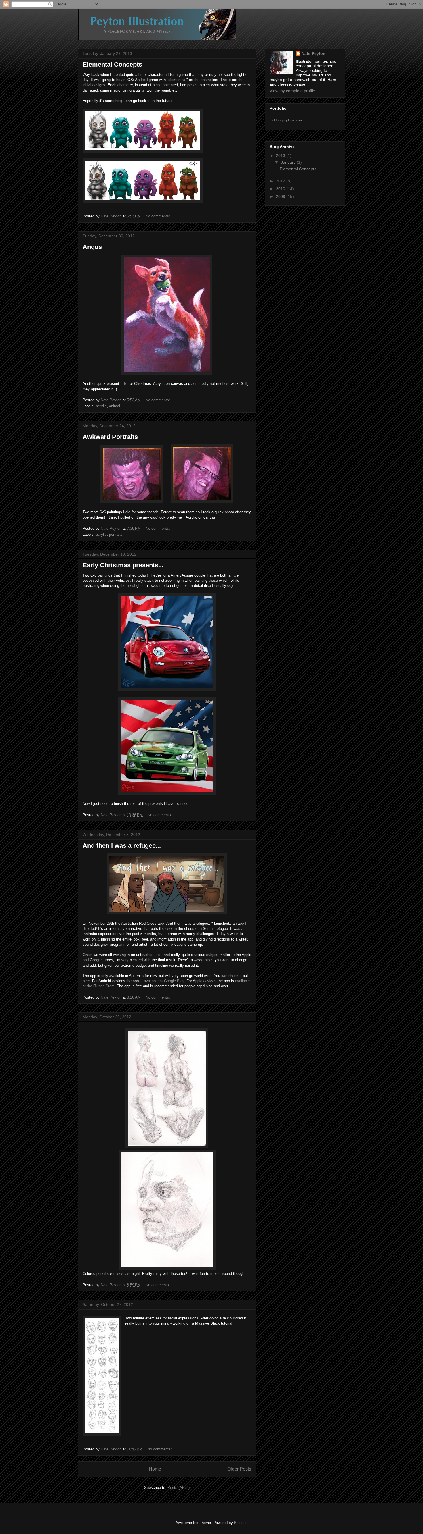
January (289, 162)
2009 (281, 196)
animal (114, 406)
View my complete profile (292, 90)
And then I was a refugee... (122, 845)
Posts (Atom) (178, 1487)
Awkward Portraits (110, 436)
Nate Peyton (313, 53)
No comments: (158, 216)
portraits (116, 534)
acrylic (101, 406)
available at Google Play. (164, 981)
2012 (281, 181)
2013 (281, 155)
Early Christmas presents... (123, 565)
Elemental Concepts (112, 64)
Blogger (240, 1522)
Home (155, 1468)
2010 (281, 188)
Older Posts (239, 1468)
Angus (92, 246)
